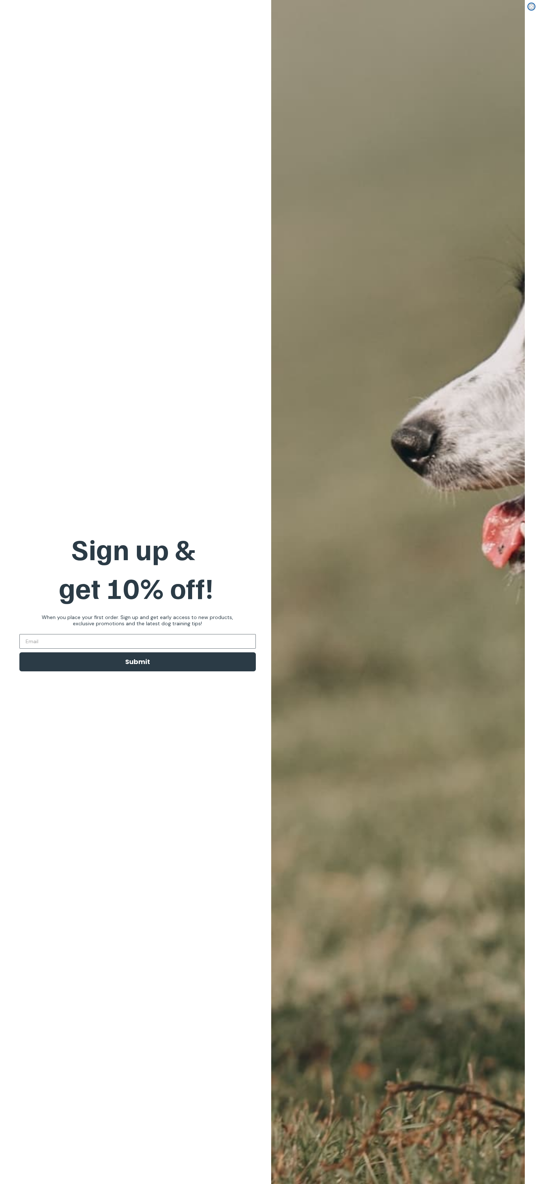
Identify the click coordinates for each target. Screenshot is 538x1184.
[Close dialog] (531, 6)
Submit (137, 661)
